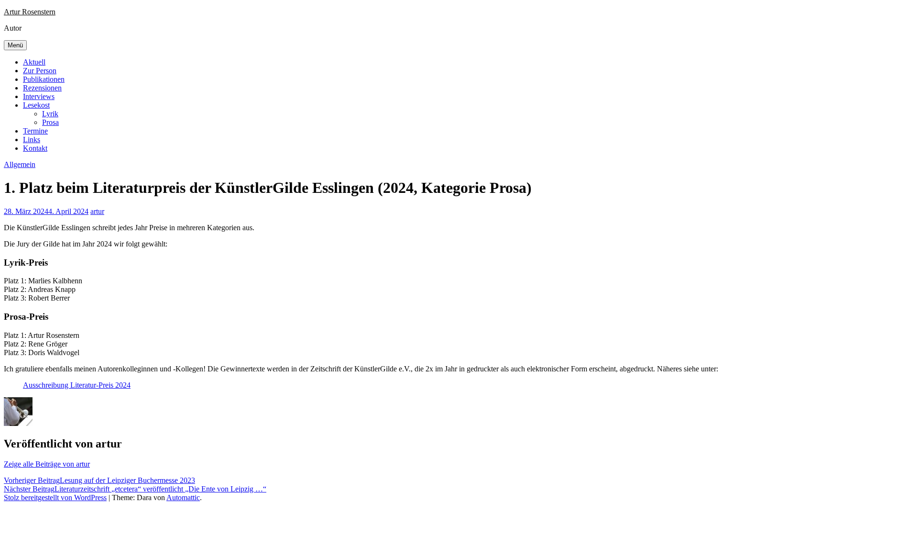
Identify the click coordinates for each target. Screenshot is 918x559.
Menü (15, 45)
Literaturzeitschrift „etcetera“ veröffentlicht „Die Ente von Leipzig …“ (135, 489)
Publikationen (44, 79)
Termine (35, 131)
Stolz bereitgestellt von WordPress (55, 497)
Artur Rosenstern (29, 12)
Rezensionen (42, 88)
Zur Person (39, 71)
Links (31, 139)
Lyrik (50, 114)
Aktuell (34, 62)
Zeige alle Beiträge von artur (47, 464)
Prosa (50, 122)
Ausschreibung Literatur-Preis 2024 (77, 385)
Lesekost (36, 105)
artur (97, 211)
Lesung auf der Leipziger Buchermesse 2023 (99, 480)
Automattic (183, 497)
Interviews (39, 96)
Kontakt (35, 148)
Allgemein (19, 164)
